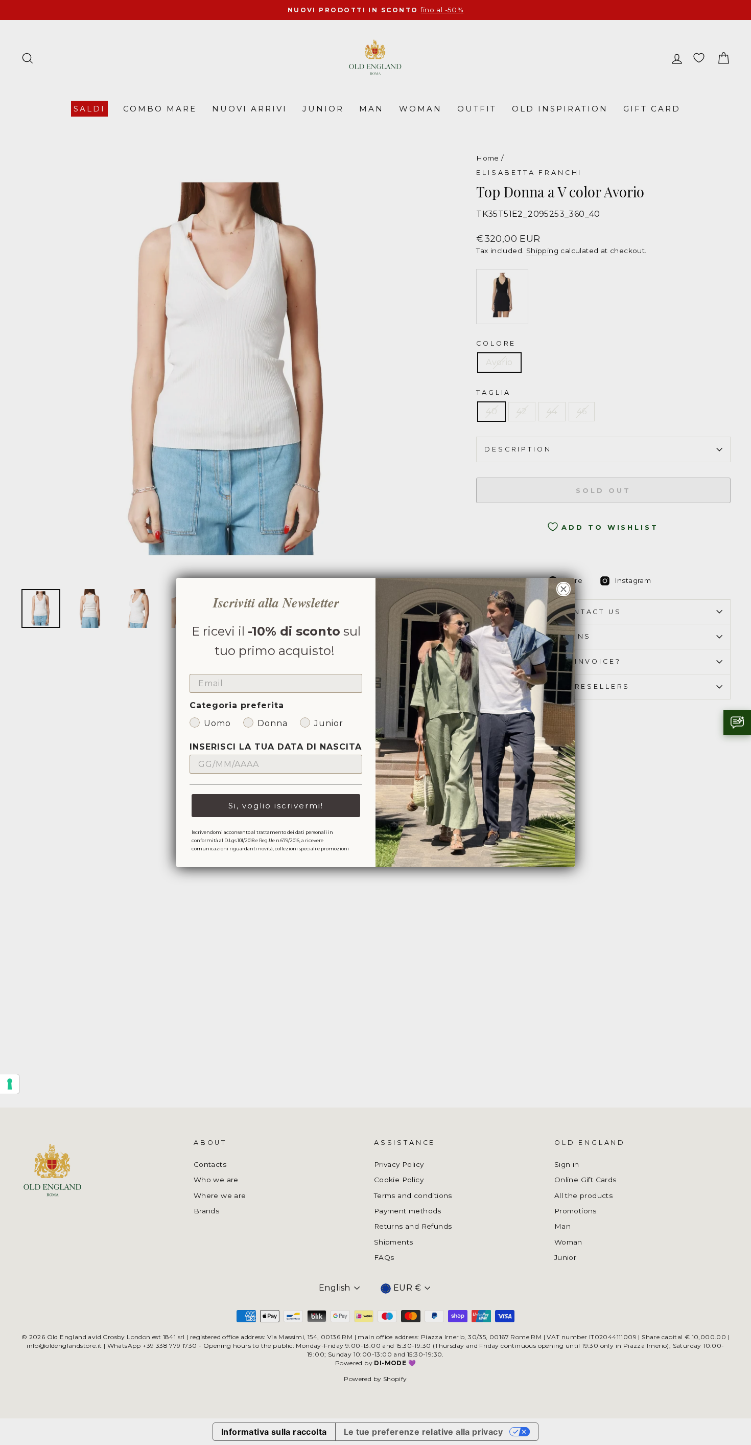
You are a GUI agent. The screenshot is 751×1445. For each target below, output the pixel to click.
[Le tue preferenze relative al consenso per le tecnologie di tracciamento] (9, 1084)
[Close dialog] (563, 589)
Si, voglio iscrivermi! (275, 805)
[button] (737, 722)
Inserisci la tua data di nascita (276, 747)
